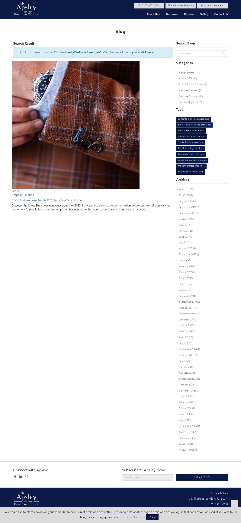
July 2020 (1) (185, 343)
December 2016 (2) (189, 213)
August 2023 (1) (187, 373)
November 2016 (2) (189, 207)
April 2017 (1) (186, 225)
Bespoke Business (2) (190, 90)
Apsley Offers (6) (188, 78)
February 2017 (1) (188, 219)
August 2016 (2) (187, 201)
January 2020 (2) (187, 325)
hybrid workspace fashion (191, 172)
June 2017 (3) (186, 237)
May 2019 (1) (186, 278)
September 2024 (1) (189, 426)
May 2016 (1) (186, 195)
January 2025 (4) (187, 444)
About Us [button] (152, 14)
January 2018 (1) (187, 260)
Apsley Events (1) (188, 73)
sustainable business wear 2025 (193, 119)
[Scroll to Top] (234, 504)
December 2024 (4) (189, 438)
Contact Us (221, 14)
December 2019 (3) (189, 320)
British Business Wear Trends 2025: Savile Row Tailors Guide (47, 200)
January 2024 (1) (187, 396)
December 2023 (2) (189, 391)
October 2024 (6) (188, 432)
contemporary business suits (192, 160)
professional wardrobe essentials (194, 125)
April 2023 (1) (186, 361)
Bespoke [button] (171, 14)
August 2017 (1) (187, 248)
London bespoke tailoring (191, 154)
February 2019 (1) (188, 266)
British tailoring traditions (190, 148)
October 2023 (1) (188, 385)
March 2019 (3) (187, 272)
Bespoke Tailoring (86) (191, 96)
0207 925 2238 (150, 6)
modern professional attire (191, 166)
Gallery (204, 14)
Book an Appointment (212, 6)
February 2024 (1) (188, 402)
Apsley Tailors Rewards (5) (193, 84)
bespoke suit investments (191, 131)
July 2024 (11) (186, 420)
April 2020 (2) (186, 337)
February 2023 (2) (188, 355)
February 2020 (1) (188, 331)
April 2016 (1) (186, 189)
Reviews (189, 14)
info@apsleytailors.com (182, 6)
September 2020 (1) (189, 349)
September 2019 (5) (189, 302)
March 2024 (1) (187, 408)
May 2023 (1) (186, 367)
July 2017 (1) (185, 243)
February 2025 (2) (188, 450)
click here (147, 52)
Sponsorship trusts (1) (190, 102)
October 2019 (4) (188, 308)
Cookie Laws (137, 517)
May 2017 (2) (186, 231)
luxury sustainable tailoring (191, 137)
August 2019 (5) (187, 296)
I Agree (152, 517)
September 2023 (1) (189, 379)
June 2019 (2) (186, 284)
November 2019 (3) (189, 314)
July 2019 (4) (185, 290)
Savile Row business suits (190, 142)
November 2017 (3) (189, 254)
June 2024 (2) (186, 414)
